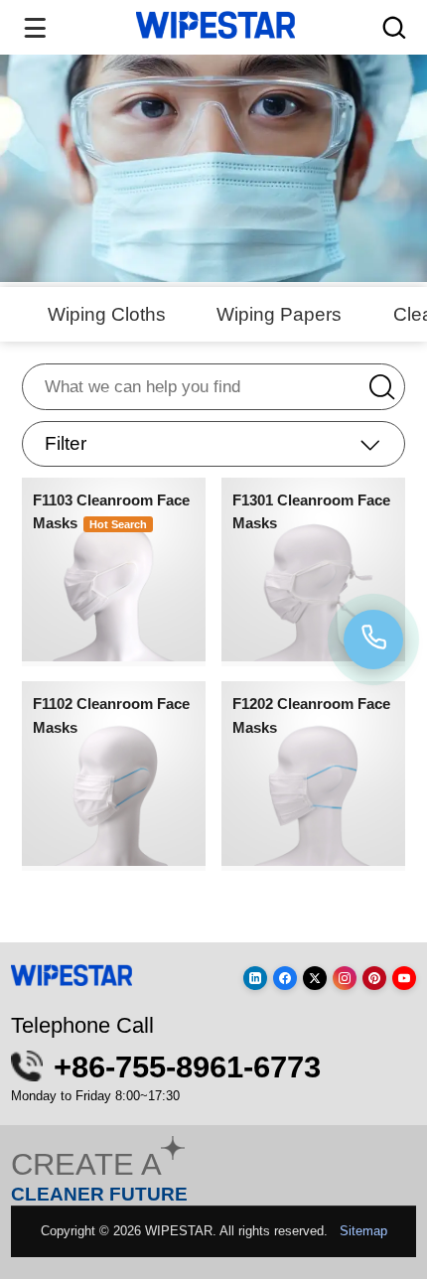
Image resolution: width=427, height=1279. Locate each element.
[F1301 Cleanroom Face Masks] (313, 654)
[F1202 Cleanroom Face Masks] (313, 859)
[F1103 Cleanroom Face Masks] (114, 654)
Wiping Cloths (107, 314)
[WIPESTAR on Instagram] (344, 978)
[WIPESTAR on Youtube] (404, 978)
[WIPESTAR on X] (315, 978)
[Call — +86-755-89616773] (373, 639)
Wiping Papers (279, 314)
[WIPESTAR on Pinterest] (374, 978)
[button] (213, 444)
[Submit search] (394, 385)
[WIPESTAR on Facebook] (285, 978)
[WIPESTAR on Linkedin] (255, 978)
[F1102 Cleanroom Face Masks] (114, 859)
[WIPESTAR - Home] (215, 25)
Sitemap (363, 1230)
